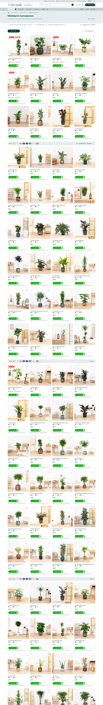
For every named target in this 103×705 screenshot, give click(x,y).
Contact (87, 9)
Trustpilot (92, 361)
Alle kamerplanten (15, 12)
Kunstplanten (29, 9)
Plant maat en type (23, 12)
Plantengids (92, 9)
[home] (8, 13)
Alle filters (15, 31)
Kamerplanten (11, 9)
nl (76, 4)
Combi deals (36, 9)
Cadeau (43, 9)
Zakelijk (81, 9)
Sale (47, 9)
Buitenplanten (21, 9)
